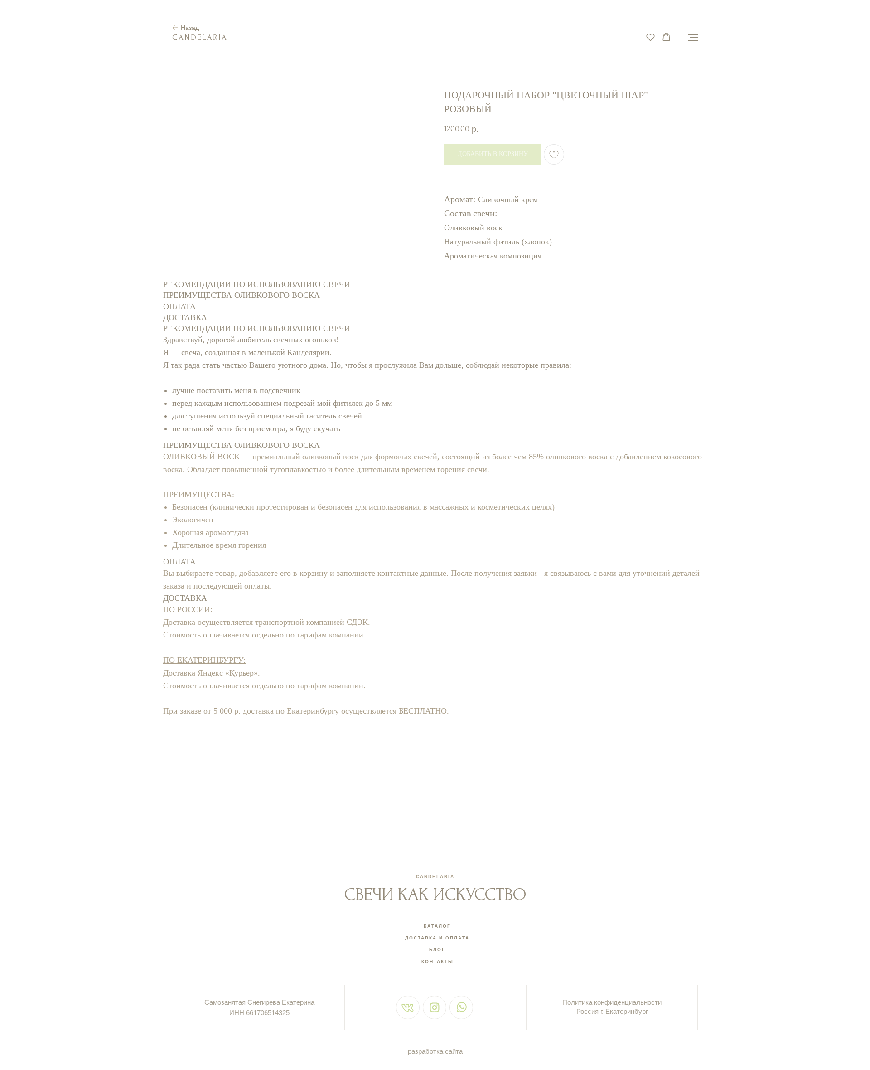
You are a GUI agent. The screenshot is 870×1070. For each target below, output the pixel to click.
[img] (407, 1008)
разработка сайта (435, 1051)
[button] (650, 37)
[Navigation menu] (693, 37)
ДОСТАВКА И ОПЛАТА (437, 937)
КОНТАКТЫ (437, 961)
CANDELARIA (435, 876)
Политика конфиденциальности (612, 1002)
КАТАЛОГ (437, 926)
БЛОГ (437, 949)
